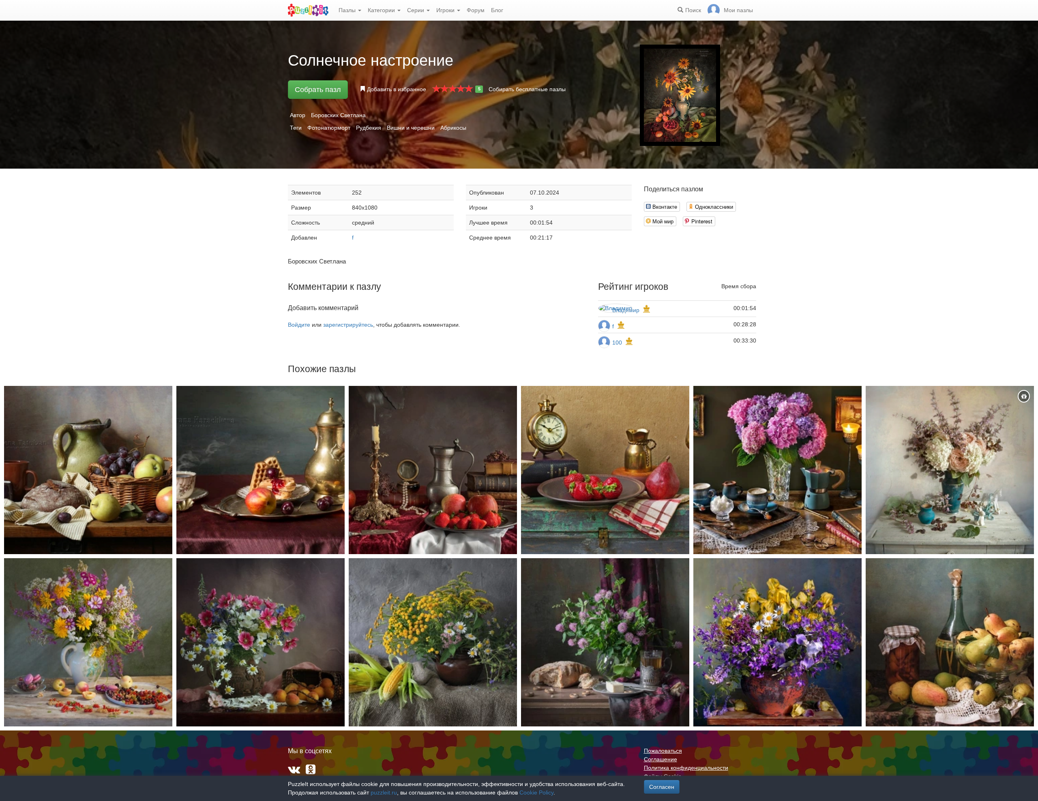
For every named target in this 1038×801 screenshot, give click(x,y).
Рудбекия (368, 127)
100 (617, 342)
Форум (476, 10)
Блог (497, 10)
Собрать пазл (318, 90)
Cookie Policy (536, 792)
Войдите (299, 324)
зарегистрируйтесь (348, 324)
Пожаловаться (663, 750)
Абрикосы (453, 127)
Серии (416, 10)
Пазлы (348, 10)
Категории (382, 10)
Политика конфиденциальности (686, 768)
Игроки (446, 10)
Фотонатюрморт (328, 127)
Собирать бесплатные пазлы (527, 89)
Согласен (661, 787)
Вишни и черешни (411, 127)
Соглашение (660, 759)
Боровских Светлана (338, 115)
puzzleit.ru (384, 792)
